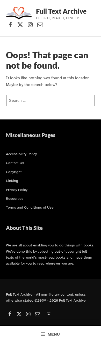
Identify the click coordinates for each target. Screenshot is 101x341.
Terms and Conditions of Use (30, 207)
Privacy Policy (16, 189)
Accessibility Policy (21, 154)
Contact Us (15, 162)
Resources (14, 198)
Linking (12, 180)
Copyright (14, 171)
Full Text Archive (61, 11)
